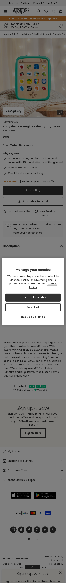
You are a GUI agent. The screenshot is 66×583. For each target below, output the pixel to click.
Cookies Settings (33, 317)
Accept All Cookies (33, 297)
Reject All (33, 307)
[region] (33, 291)
